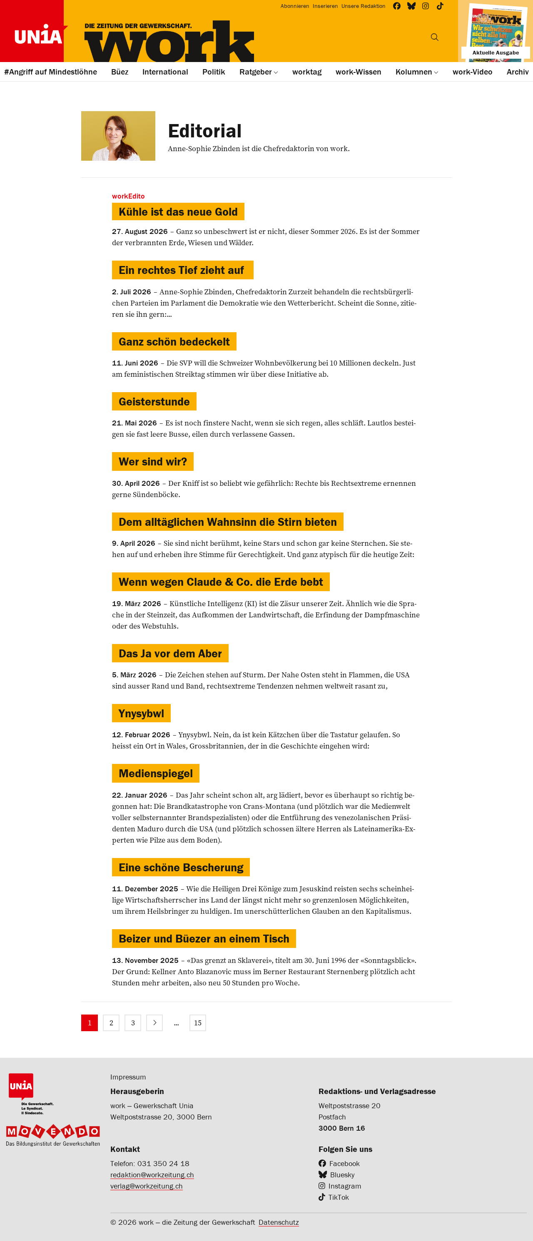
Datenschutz (279, 1222)
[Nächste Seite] (154, 1023)
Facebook (344, 1163)
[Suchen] (435, 37)
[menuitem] (89, 1023)
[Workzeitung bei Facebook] (397, 6)
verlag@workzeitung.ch (146, 1186)
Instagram (345, 1186)
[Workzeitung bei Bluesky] (411, 6)
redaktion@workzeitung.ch (152, 1174)
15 (198, 1022)
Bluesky (342, 1174)
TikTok (339, 1197)
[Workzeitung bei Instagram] (426, 6)
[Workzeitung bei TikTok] (440, 6)
